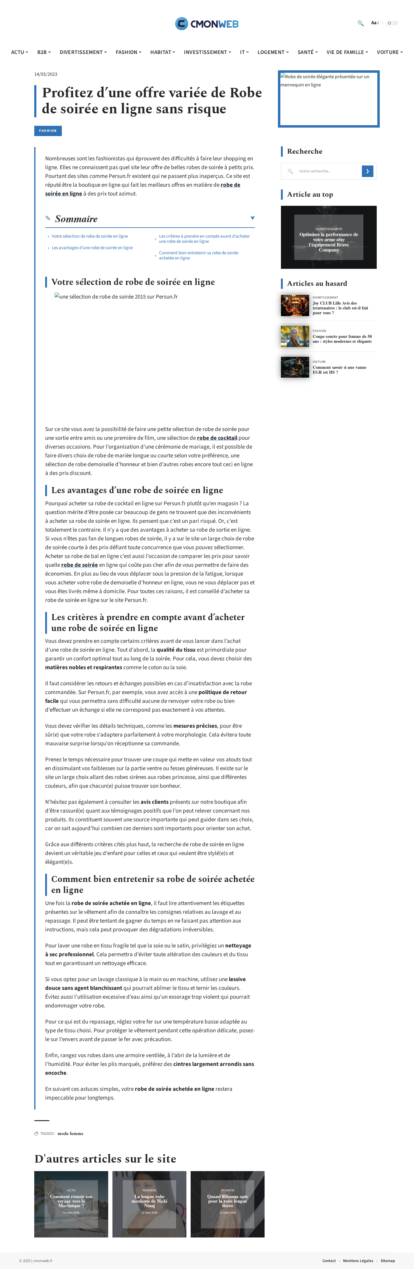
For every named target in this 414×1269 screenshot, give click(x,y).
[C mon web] (207, 23)
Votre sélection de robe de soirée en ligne (90, 236)
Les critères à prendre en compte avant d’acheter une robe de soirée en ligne (204, 239)
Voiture (319, 362)
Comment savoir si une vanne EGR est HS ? (339, 369)
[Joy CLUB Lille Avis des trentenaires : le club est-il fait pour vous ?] (295, 305)
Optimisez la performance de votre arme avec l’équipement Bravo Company (328, 242)
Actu (71, 1190)
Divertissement (329, 229)
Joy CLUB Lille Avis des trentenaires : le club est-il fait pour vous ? (340, 308)
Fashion (48, 130)
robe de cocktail (217, 438)
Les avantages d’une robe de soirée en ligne (92, 248)
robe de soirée (79, 565)
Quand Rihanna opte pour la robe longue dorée (227, 1201)
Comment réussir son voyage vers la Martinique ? (71, 1201)
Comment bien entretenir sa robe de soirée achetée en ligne (198, 255)
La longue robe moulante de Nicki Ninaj (149, 1201)
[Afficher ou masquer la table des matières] (176, 218)
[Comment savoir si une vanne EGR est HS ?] (295, 367)
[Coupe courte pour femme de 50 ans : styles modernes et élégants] (295, 336)
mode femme (70, 1133)
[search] (361, 23)
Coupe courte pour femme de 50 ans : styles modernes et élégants (342, 338)
